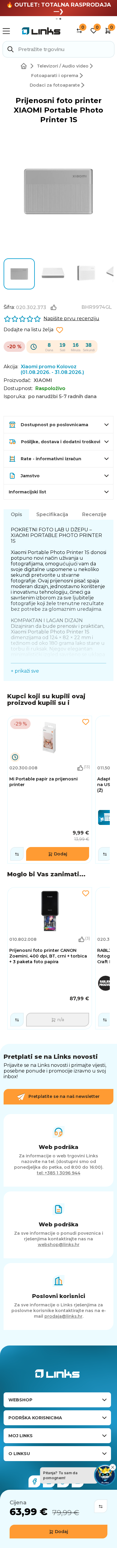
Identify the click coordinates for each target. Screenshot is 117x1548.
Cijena (18, 1502)
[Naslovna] (25, 66)
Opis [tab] (16, 514)
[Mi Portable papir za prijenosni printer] (50, 789)
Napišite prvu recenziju (71, 318)
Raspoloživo (50, 388)
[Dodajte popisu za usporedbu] (100, 1506)
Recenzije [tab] (94, 514)
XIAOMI (43, 380)
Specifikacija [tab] (52, 514)
